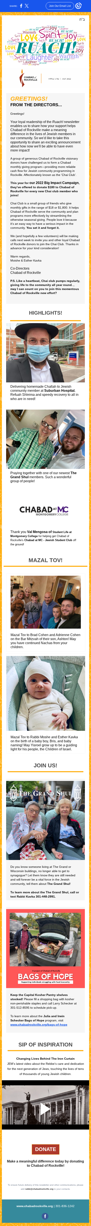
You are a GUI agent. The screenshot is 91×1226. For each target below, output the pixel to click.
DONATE (45, 1149)
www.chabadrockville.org (35, 1206)
